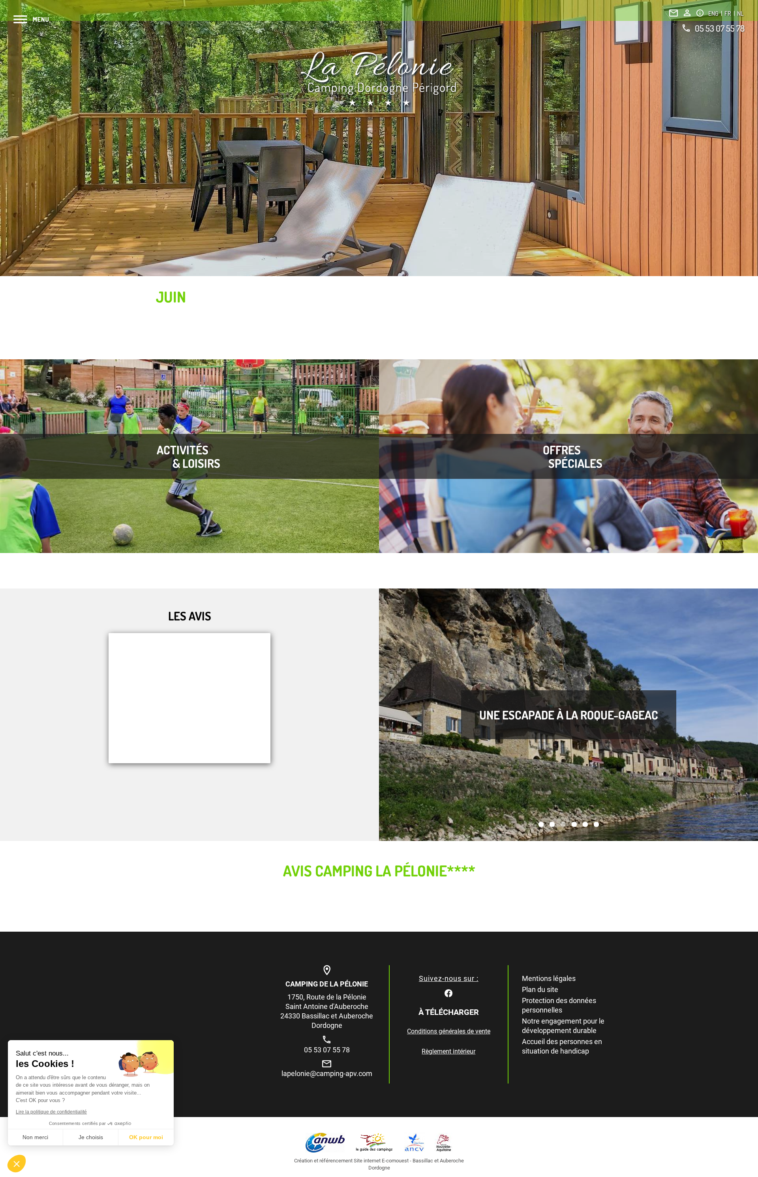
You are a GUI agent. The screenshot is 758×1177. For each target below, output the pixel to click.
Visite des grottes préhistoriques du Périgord (568, 715)
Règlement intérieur (448, 1051)
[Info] (700, 13)
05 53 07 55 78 (720, 28)
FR (728, 13)
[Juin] (379, 80)
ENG (714, 13)
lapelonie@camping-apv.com (326, 1073)
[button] (16, 1163)
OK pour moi (146, 1137)
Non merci (35, 1137)
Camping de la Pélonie (326, 984)
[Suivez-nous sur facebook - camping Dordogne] (448, 992)
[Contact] (673, 13)
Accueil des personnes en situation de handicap (562, 1046)
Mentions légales (549, 978)
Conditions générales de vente (448, 1031)
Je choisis (91, 1137)
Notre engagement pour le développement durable (563, 1026)
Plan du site (540, 989)
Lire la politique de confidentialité (51, 1112)
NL (740, 13)
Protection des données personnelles (559, 1005)
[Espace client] (687, 12)
